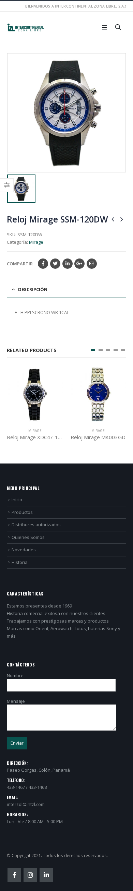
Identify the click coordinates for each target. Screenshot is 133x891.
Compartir (20, 264)
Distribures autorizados (36, 524)
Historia (20, 562)
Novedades (24, 549)
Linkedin (46, 875)
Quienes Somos (28, 537)
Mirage (36, 242)
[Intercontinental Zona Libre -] (25, 27)
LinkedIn (67, 263)
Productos (22, 512)
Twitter (55, 263)
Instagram (30, 875)
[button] (93, 350)
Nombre (15, 675)
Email (92, 263)
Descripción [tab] (32, 289)
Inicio (17, 499)
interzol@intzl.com (26, 804)
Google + (79, 263)
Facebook (43, 263)
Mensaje (16, 701)
